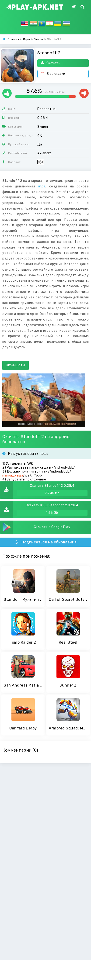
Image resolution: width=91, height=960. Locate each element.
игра (42, 186)
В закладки (56, 74)
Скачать (53, 63)
